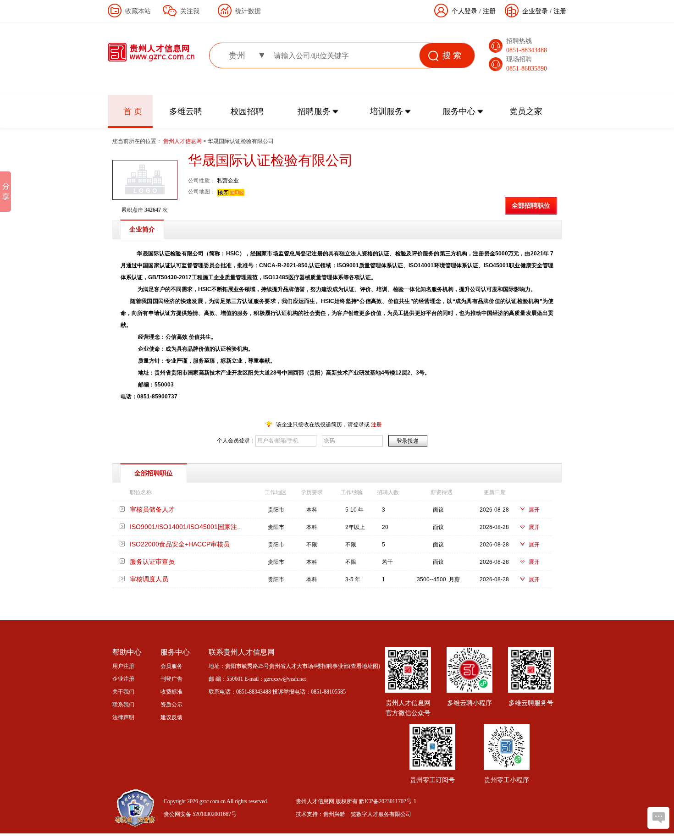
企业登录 (535, 11)
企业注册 (123, 679)
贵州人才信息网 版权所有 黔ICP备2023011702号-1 (356, 801)
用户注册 (123, 666)
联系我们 (123, 704)
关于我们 (123, 692)
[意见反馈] (658, 817)
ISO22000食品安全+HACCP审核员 (180, 544)
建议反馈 (171, 717)
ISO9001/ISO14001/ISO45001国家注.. (185, 526)
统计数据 (248, 11)
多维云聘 (185, 111)
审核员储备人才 (152, 509)
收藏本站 (138, 11)
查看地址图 (364, 666)
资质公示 (171, 704)
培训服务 (386, 111)
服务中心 (458, 111)
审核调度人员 (149, 579)
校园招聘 (247, 111)
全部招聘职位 (531, 205)
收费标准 (171, 692)
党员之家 (525, 111)
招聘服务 (314, 111)
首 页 (132, 111)
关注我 (189, 11)
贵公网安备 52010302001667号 (200, 814)
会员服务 (171, 666)
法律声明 (123, 717)
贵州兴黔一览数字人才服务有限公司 (367, 814)
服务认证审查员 (152, 561)
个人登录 (464, 11)
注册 (559, 11)
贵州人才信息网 (183, 141)
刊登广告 (171, 679)
